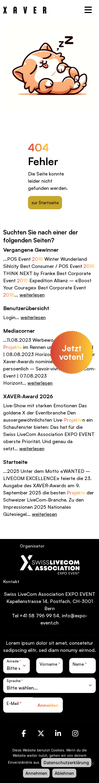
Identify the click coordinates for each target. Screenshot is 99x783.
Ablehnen (64, 773)
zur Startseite (45, 202)
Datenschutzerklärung (66, 762)
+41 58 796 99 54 (39, 615)
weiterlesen (32, 295)
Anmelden (47, 705)
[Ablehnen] (92, 763)
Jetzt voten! (71, 352)
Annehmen (36, 773)
